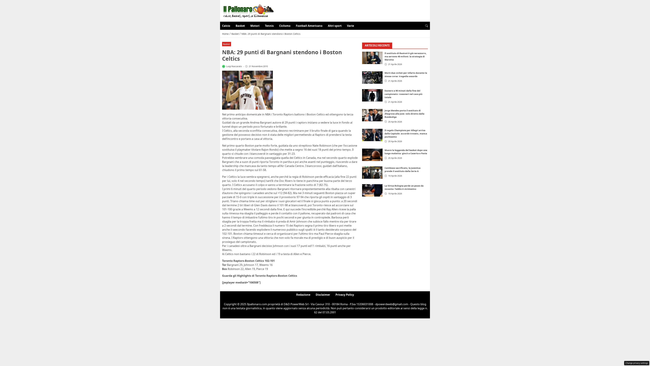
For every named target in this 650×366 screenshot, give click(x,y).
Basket (240, 26)
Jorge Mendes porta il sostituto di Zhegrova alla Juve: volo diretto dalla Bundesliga (404, 113)
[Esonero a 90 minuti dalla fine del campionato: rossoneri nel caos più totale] (372, 95)
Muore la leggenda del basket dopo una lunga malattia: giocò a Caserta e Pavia (406, 152)
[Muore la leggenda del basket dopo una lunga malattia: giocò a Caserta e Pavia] (372, 155)
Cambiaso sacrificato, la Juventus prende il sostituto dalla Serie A (402, 169)
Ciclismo (284, 26)
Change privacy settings (636, 363)
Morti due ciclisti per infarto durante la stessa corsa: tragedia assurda (406, 74)
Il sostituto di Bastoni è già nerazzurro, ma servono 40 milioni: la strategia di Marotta (406, 56)
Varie (350, 26)
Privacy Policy (344, 295)
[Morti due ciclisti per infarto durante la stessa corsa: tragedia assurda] (372, 77)
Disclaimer (323, 295)
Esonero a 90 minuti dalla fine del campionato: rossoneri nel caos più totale (403, 94)
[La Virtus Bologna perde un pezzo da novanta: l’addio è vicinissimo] (372, 190)
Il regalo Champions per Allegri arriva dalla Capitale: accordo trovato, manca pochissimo (406, 133)
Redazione (303, 295)
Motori (254, 26)
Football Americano (309, 26)
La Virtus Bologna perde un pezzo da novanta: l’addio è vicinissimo (404, 187)
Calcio (226, 26)
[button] (426, 26)
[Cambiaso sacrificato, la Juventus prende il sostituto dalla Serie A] (372, 172)
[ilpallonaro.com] (248, 10)
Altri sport (335, 26)
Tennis (269, 26)
